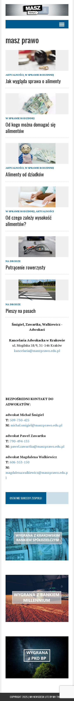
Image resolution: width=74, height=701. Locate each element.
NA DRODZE (13, 261)
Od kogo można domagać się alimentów (31, 127)
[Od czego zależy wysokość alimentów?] (37, 204)
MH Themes (58, 697)
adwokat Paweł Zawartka (26, 435)
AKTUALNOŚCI (15, 74)
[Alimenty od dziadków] (37, 161)
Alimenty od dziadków (25, 174)
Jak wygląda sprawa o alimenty (33, 81)
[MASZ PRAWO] (37, 10)
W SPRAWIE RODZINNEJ (39, 74)
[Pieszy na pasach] (37, 297)
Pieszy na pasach (21, 310)
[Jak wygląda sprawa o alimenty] (37, 68)
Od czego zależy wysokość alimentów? (29, 220)
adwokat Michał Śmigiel (25, 414)
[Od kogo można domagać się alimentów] (37, 111)
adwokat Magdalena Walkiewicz (31, 457)
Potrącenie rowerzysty (25, 267)
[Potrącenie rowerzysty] (37, 254)
